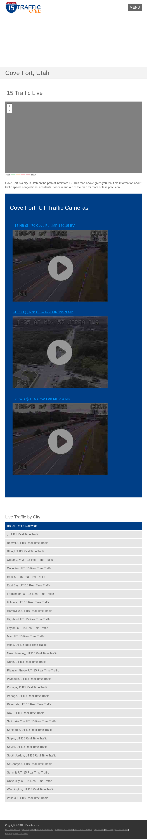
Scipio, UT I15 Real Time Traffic (27, 738)
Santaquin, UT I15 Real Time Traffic (29, 729)
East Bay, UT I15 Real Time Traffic (29, 585)
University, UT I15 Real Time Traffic (29, 780)
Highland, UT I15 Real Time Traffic (29, 619)
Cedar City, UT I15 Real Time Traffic (30, 559)
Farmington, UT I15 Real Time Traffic (30, 593)
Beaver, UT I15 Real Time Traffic (27, 542)
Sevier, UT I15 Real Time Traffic (27, 746)
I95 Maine (99, 829)
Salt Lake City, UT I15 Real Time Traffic (32, 721)
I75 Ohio (109, 829)
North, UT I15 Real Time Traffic (26, 661)
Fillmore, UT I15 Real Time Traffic (28, 602)
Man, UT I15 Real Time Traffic (26, 636)
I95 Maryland (28, 829)
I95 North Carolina (83, 829)
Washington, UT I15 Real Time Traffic (30, 789)
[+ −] (73, 137)
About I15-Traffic (20, 833)
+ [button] (9, 106)
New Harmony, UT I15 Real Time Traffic (32, 653)
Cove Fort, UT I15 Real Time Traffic (29, 568)
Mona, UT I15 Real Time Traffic (26, 644)
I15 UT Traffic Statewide (22, 525)
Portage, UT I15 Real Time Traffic (28, 695)
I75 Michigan (121, 829)
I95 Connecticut (12, 829)
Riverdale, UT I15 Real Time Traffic (29, 704)
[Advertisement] (73, 40)
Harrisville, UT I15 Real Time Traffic (29, 610)
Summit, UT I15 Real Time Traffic (28, 772)
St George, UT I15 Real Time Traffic (29, 763)
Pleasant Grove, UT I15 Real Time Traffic (33, 670)
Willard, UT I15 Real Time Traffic (27, 798)
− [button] (9, 110)
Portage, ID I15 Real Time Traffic (27, 687)
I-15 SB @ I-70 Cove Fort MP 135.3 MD (43, 312)
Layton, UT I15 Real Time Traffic (27, 627)
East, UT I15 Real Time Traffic (26, 576)
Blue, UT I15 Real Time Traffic (26, 551)
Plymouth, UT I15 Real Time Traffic (29, 678)
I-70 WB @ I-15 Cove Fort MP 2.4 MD (41, 399)
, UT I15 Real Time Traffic (23, 534)
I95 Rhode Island (44, 829)
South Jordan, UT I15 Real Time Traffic (31, 755)
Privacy (8, 833)
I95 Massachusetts (64, 829)
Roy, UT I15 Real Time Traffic (25, 713)
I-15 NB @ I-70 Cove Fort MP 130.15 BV (44, 225)
